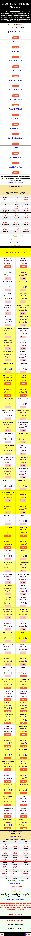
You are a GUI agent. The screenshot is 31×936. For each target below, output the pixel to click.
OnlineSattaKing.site (17, 239)
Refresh (15, 37)
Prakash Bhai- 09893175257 (15, 191)
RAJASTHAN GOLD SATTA (15, 899)
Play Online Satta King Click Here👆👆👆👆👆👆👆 (15, 244)
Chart (10, 260)
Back (2, 934)
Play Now (7, 266)
